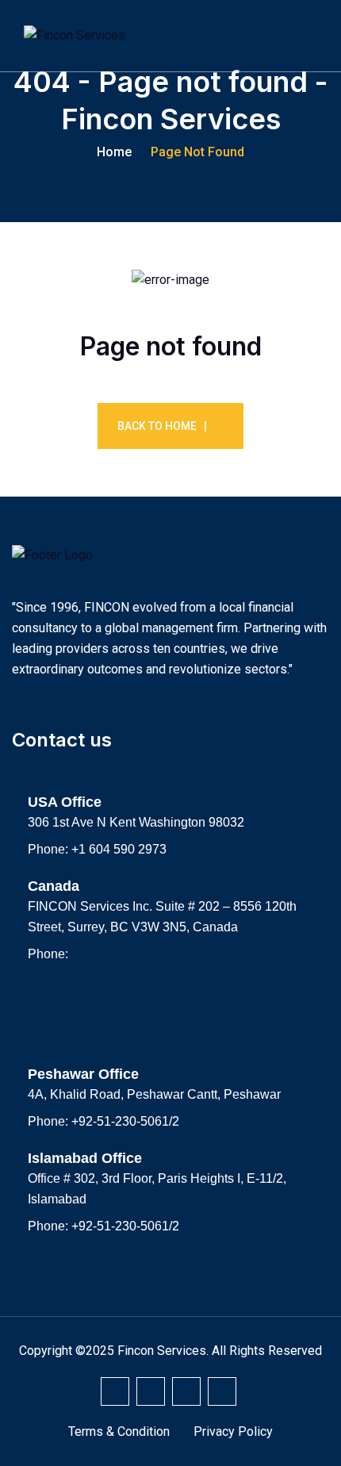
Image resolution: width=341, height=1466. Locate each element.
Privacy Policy (233, 1431)
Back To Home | (162, 426)
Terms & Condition (119, 1431)
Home (114, 151)
